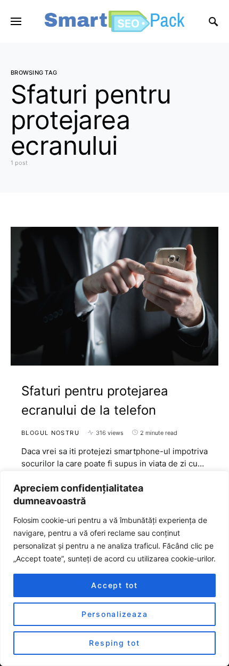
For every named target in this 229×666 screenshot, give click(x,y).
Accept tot (114, 585)
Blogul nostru (50, 433)
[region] (114, 568)
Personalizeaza (114, 614)
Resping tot (114, 642)
